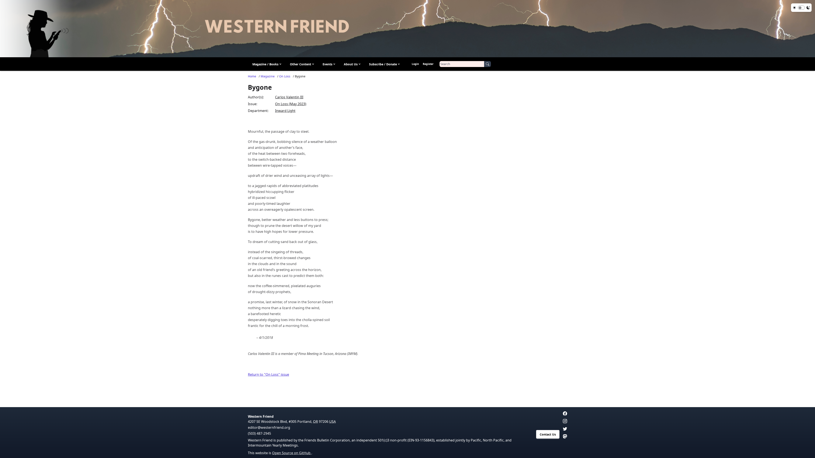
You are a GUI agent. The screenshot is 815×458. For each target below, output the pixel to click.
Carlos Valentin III (289, 97)
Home (252, 76)
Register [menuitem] (428, 64)
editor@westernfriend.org (269, 427)
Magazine (268, 76)
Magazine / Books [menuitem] (265, 64)
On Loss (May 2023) (290, 104)
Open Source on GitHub (291, 453)
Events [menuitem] (327, 64)
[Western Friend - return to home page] (407, 28)
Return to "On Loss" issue (268, 374)
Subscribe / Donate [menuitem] (383, 64)
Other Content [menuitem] (300, 64)
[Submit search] (487, 64)
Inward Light (285, 110)
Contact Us (548, 434)
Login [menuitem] (415, 64)
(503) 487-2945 (259, 433)
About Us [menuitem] (351, 64)
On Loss (284, 76)
